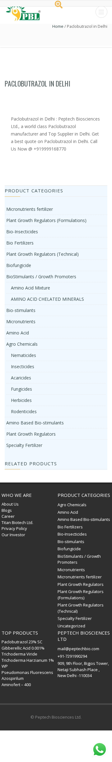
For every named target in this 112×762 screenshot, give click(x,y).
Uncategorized (71, 626)
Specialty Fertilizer (24, 445)
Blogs (7, 510)
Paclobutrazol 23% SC (22, 642)
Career (8, 516)
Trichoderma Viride (19, 654)
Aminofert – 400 (16, 684)
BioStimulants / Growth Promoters (41, 277)
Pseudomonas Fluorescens (27, 672)
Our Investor (13, 534)
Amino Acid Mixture (30, 288)
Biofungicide (18, 265)
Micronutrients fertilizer (29, 209)
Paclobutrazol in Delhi (37, 83)
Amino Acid (17, 333)
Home (57, 26)
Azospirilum (13, 678)
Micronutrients (20, 321)
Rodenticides (24, 411)
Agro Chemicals (22, 344)
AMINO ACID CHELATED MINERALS (47, 299)
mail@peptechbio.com (78, 648)
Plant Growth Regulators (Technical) (42, 254)
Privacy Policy (14, 528)
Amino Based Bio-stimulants (35, 423)
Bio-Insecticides (22, 232)
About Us (10, 504)
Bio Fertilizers (20, 243)
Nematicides (23, 355)
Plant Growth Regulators (31, 434)
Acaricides (21, 378)
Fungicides (21, 389)
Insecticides (22, 366)
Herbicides (21, 400)
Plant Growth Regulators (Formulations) (46, 220)
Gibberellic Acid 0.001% (23, 648)
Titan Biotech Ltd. (17, 522)
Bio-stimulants (20, 310)
